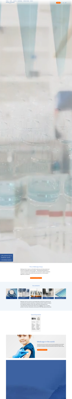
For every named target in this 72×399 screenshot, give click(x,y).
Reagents (48, 298)
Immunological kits (60, 298)
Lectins (23, 298)
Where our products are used (42, 349)
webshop (41, 305)
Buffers (11, 298)
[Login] (64, 3)
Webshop (58, 2)
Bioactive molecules (36, 298)
